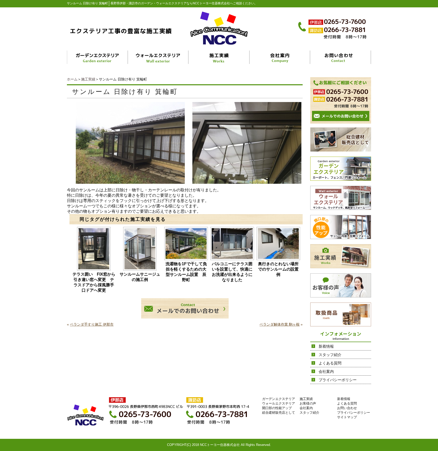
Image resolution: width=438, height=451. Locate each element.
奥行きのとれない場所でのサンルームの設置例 (278, 269)
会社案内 (326, 371)
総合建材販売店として (278, 412)
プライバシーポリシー (338, 380)
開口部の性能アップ (277, 408)
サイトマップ (347, 417)
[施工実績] (219, 57)
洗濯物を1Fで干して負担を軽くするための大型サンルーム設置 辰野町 (186, 272)
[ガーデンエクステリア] (97, 57)
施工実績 (88, 79)
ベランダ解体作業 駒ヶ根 (280, 324)
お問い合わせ (347, 408)
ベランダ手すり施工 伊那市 (92, 324)
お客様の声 (308, 403)
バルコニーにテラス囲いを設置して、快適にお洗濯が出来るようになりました (232, 272)
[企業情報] (280, 57)
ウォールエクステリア (278, 403)
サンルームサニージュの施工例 (140, 277)
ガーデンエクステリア (278, 399)
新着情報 (326, 346)
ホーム (72, 79)
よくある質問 (330, 363)
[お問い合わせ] (340, 57)
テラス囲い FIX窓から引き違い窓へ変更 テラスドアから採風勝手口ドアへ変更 (93, 282)
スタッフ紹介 (330, 355)
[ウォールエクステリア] (158, 57)
